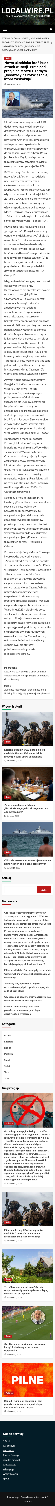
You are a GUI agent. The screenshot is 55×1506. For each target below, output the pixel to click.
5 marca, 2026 (13, 816)
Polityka (8, 1053)
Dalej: (27, 689)
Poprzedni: (26, 673)
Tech (6, 1072)
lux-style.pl (9, 1445)
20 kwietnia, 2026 (14, 1184)
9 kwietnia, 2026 (14, 1354)
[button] (5, 29)
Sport (7, 1060)
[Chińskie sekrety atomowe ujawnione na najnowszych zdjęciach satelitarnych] (27, 839)
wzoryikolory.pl (11, 1473)
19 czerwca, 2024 (14, 84)
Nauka (7, 1047)
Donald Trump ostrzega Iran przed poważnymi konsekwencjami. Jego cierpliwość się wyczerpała (22, 1010)
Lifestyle (8, 1041)
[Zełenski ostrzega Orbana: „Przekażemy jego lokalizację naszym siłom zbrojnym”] (27, 784)
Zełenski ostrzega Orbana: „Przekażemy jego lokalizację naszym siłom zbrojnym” (26, 808)
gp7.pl (6, 1478)
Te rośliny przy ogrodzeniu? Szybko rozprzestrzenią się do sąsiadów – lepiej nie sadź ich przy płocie (26, 987)
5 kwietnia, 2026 (14, 1411)
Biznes (7, 1035)
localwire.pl (28, 10)
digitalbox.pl (9, 1464)
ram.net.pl (8, 1450)
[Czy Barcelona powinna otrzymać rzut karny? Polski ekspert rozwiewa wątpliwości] (27, 1323)
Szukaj (6, 878)
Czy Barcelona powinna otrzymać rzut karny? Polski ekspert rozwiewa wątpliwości (27, 998)
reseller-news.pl (11, 1459)
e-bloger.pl (8, 1469)
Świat (8, 58)
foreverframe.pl (11, 1455)
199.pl (6, 1440)
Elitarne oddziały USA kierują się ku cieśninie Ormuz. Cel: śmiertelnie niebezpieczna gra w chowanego (24, 753)
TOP (6, 1078)
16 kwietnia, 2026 (14, 761)
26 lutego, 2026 (13, 868)
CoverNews (27, 1497)
